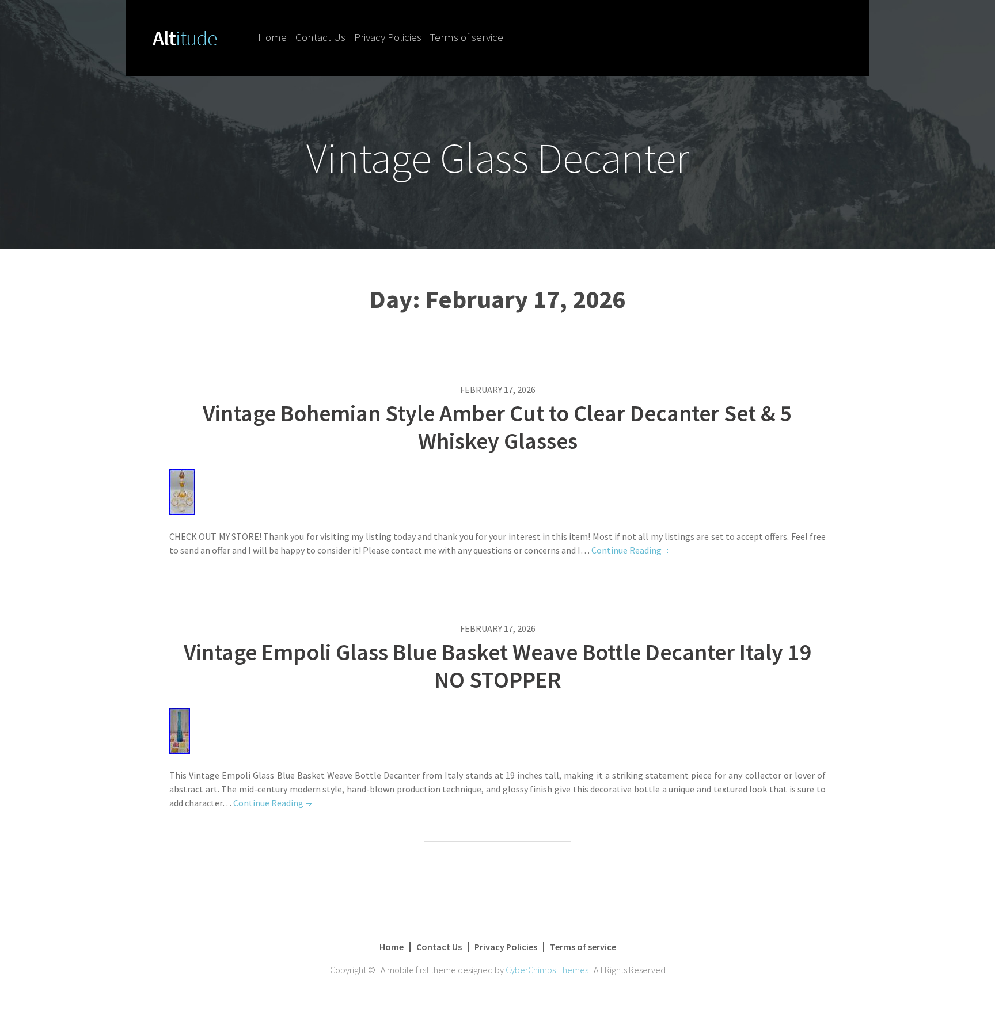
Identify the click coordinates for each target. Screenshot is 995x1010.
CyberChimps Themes (547, 969)
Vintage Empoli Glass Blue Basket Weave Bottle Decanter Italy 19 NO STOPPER (498, 666)
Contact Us (320, 37)
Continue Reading (626, 550)
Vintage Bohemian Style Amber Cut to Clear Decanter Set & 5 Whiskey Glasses (497, 427)
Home (272, 37)
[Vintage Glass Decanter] (185, 37)
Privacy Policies (387, 37)
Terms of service (466, 37)
